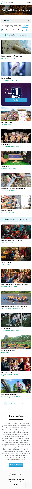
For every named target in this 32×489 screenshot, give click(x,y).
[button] (16, 21)
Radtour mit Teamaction (9, 394)
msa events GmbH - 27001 (9, 286)
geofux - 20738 (5, 264)
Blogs (16, 484)
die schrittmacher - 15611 (8, 58)
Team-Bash (5, 166)
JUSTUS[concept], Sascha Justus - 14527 (13, 308)
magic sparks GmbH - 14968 (9, 375)
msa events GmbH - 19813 (9, 169)
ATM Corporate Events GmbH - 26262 (12, 330)
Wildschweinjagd (6, 262)
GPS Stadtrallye (6, 122)
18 (22, 404)
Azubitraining (5, 328)
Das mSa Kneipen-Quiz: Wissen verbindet (14, 284)
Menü (29, 2)
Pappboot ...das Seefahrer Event (11, 56)
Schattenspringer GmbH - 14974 (10, 397)
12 (18, 140)
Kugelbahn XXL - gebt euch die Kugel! (13, 188)
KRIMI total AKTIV (7, 372)
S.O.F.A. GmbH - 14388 (7, 213)
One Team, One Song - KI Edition (11, 240)
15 (22, 140)
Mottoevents (5, 144)
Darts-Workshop (6, 78)
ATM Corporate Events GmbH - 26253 (12, 147)
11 (17, 140)
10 (20, 184)
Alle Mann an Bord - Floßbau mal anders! (14, 306)
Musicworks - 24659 (7, 242)
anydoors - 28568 (6, 124)
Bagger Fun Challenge (8, 350)
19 (27, 140)
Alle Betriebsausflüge (16, 482)
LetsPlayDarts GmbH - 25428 (9, 80)
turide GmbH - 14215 (7, 353)
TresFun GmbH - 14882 (8, 191)
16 (23, 140)
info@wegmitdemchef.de (16, 479)
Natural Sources (6, 210)
